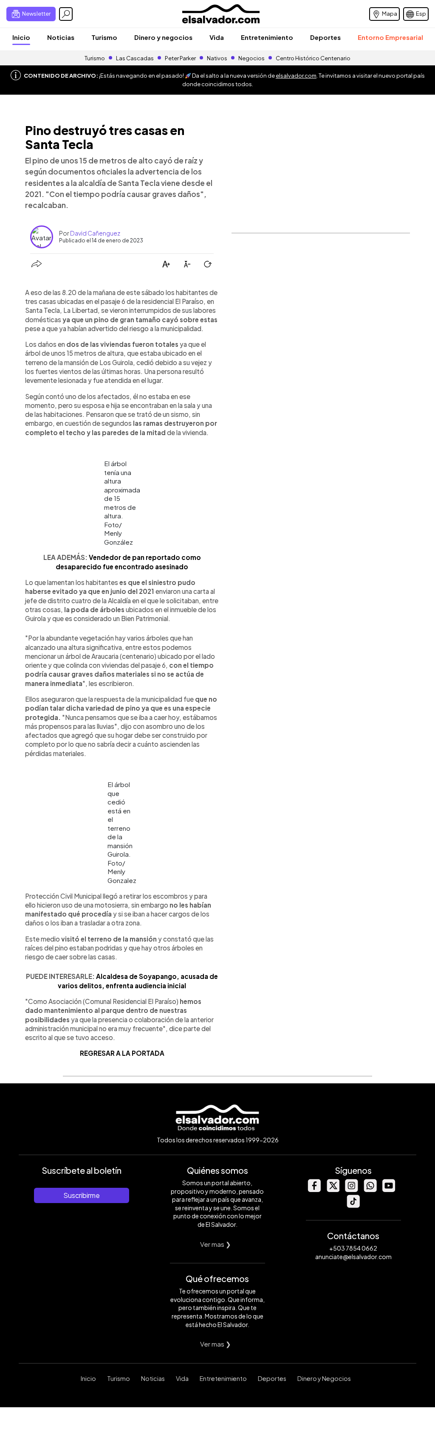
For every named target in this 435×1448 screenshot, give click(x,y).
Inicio (21, 37)
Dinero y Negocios (324, 1378)
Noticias (60, 37)
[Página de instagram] (351, 1190)
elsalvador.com (296, 75)
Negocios (251, 58)
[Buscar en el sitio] (66, 14)
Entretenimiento (267, 37)
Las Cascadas (135, 58)
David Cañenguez (95, 233)
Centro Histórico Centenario (313, 58)
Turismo (104, 37)
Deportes (325, 37)
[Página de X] (332, 1190)
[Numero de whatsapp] (370, 1190)
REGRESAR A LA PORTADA (122, 1053)
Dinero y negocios (163, 37)
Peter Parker (181, 58)
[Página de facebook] (314, 1190)
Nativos (217, 58)
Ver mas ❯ (215, 1244)
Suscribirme (81, 1195)
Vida (216, 37)
